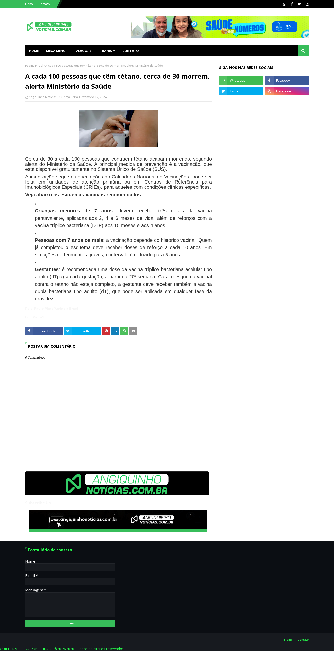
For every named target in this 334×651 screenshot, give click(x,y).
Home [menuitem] (34, 50)
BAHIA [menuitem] (107, 50)
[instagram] (307, 4)
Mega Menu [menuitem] (56, 50)
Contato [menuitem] (130, 50)
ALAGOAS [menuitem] (83, 50)
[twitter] (299, 4)
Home (29, 4)
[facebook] (292, 4)
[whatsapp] (284, 4)
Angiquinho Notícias (42, 97)
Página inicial (34, 66)
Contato (44, 4)
